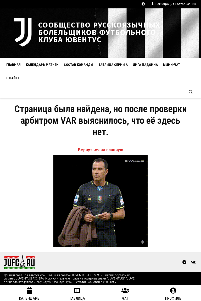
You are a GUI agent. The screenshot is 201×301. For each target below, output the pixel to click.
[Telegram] (143, 4)
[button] (190, 91)
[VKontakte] (193, 262)
